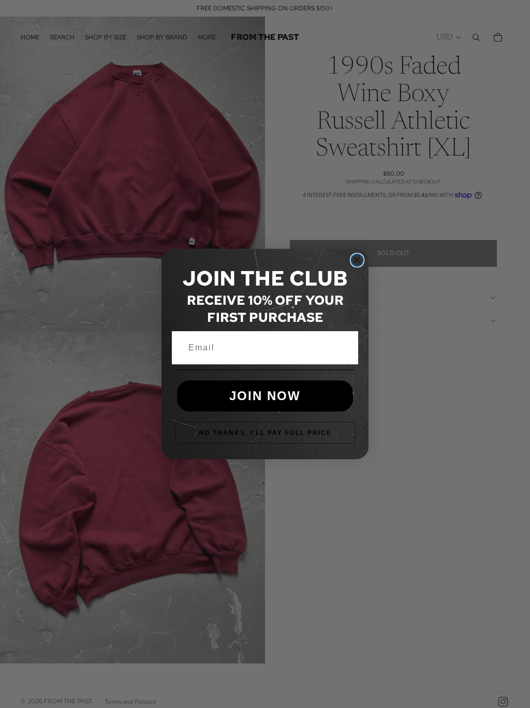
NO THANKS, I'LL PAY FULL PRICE (265, 432)
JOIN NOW (265, 396)
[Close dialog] (357, 260)
